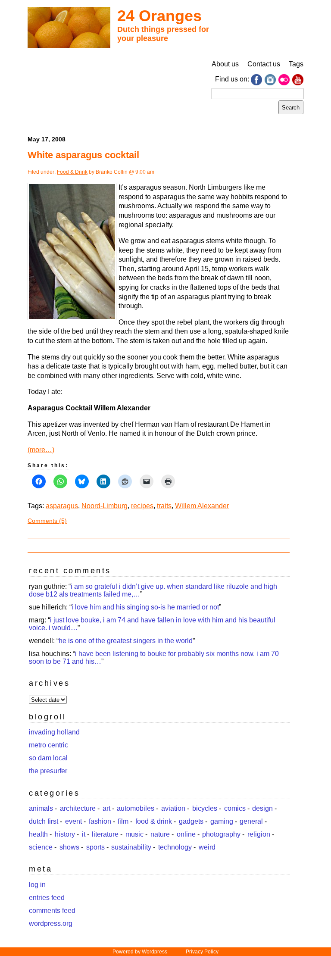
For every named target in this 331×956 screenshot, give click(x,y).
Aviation (173, 808)
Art (106, 808)
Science (41, 847)
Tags (296, 64)
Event (73, 821)
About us (225, 64)
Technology (175, 847)
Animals (41, 808)
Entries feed (47, 897)
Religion (258, 834)
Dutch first (43, 821)
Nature (160, 834)
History (65, 834)
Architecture (78, 808)
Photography (221, 834)
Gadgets (191, 821)
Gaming (221, 821)
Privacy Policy (202, 951)
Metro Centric (48, 745)
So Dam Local (48, 758)
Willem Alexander (202, 505)
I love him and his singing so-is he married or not (145, 607)
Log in (37, 884)
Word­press (154, 951)
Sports (95, 847)
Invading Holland (54, 732)
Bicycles (204, 808)
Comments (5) (47, 520)
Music (134, 834)
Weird (207, 847)
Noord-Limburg (104, 505)
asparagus (62, 505)
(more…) (41, 449)
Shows (69, 847)
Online (186, 834)
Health (38, 834)
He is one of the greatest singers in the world (126, 640)
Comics (235, 808)
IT (83, 834)
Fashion (100, 821)
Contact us (263, 64)
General (251, 821)
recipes (142, 505)
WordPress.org (50, 923)
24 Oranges (159, 16)
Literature (105, 834)
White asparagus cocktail (83, 155)
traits (164, 505)
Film (123, 821)
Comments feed (52, 910)
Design (262, 808)
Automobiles (135, 808)
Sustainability (131, 847)
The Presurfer (48, 771)
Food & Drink (72, 172)
